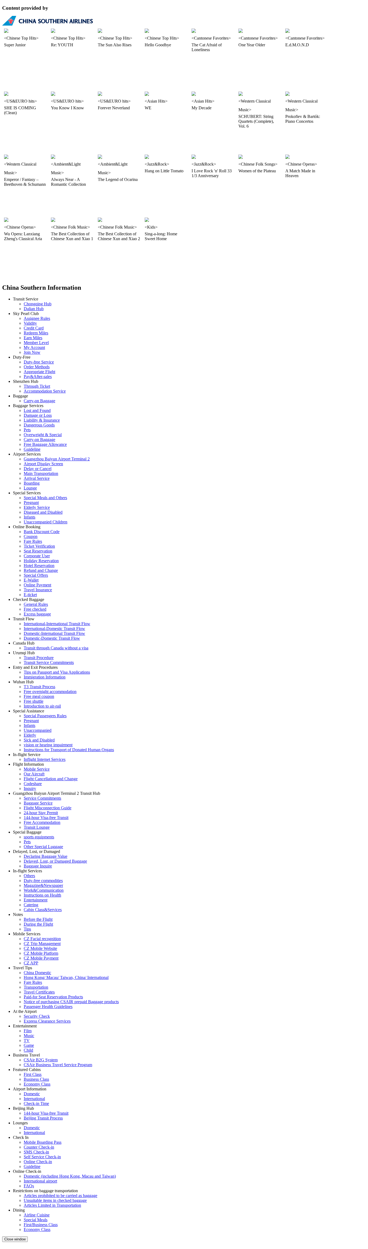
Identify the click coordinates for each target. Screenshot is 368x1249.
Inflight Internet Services (44, 759)
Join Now (32, 352)
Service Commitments (42, 798)
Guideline (32, 449)
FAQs (29, 1186)
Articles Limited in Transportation (52, 1205)
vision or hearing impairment (48, 745)
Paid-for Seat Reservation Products (53, 997)
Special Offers (36, 575)
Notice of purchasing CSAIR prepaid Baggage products (71, 1001)
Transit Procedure (39, 657)
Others (29, 875)
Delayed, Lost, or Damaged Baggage (55, 861)
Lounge (30, 488)
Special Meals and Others (45, 497)
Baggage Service (38, 803)
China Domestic (37, 972)
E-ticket (30, 594)
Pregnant (31, 502)
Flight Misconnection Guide (47, 808)
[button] (15, 1239)
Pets (27, 430)
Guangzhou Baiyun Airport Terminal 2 (57, 459)
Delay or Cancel (37, 468)
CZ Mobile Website (40, 948)
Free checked (35, 609)
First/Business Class (41, 1224)
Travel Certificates (39, 992)
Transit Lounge (37, 827)
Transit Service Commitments (49, 662)
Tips (27, 929)
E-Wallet (31, 580)
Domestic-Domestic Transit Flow (52, 638)
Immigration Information (44, 677)
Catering (31, 904)
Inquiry (30, 788)
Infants (29, 517)
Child (28, 1050)
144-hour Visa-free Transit (46, 817)
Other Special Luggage (43, 846)
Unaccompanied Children (45, 522)
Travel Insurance (38, 589)
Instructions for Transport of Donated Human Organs (69, 749)
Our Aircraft (34, 774)
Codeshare (33, 783)
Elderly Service (37, 507)
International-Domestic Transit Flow (54, 628)
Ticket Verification (39, 546)
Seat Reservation (38, 551)
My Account (34, 347)
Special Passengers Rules (45, 715)
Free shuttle (33, 701)
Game (29, 1045)
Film (28, 1030)
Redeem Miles (36, 333)
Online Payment (37, 585)
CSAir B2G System (41, 1060)
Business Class (36, 1079)
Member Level (36, 342)
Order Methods (37, 367)
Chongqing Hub (37, 304)
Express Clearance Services (47, 1021)
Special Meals (35, 1219)
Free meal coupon (39, 696)
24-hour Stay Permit (41, 812)
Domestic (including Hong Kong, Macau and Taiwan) (70, 1176)
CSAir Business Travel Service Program (58, 1064)
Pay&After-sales (38, 376)
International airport (40, 1181)
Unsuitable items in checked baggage (55, 1200)
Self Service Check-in (42, 1156)
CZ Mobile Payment (41, 958)
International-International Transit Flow (57, 623)
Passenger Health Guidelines (48, 1006)
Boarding (32, 483)
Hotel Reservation (39, 565)
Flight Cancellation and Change (51, 778)
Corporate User (37, 556)
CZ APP (31, 963)
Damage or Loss (38, 415)
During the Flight (38, 924)
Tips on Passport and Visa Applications (57, 672)
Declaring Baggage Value (45, 856)
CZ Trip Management (42, 943)
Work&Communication (44, 890)
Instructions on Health (42, 895)
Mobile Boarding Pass (42, 1142)
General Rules (36, 604)
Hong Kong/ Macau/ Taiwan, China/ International (66, 977)
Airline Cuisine (37, 1215)
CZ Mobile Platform (41, 953)
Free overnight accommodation (50, 691)
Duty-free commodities (43, 880)
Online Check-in (38, 1161)
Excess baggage (37, 614)
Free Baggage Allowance (45, 444)
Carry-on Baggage (39, 400)
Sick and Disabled (39, 740)
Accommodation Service (45, 391)
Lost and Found (37, 410)
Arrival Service (37, 478)
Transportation (36, 987)
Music (29, 1035)
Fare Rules (33, 541)
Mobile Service (37, 769)
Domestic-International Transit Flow (54, 633)
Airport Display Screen (43, 463)
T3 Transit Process (39, 686)
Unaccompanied (37, 730)
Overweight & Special (43, 434)
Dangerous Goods (39, 425)
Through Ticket (37, 386)
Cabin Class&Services (43, 909)
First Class (32, 1074)
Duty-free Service (39, 362)
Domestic (32, 1093)
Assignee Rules (37, 318)
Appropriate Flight (39, 371)
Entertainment (35, 900)
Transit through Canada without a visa (56, 648)
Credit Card (34, 328)
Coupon (30, 536)
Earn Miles (33, 337)
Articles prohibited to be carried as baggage (60, 1195)
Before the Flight (38, 919)
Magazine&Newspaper (43, 885)
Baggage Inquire (38, 866)
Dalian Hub (34, 308)
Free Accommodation (42, 822)
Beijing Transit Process (43, 1118)
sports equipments (39, 837)
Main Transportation (41, 473)
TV (27, 1040)
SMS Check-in (36, 1152)
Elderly (30, 735)
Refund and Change (41, 570)
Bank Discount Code (42, 531)
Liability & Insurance (42, 420)
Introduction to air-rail (42, 706)
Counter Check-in (39, 1147)
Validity (30, 323)
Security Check (37, 1016)
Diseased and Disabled (43, 512)
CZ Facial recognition (42, 938)
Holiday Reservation (41, 560)
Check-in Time (36, 1103)
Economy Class (37, 1084)
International (34, 1098)
